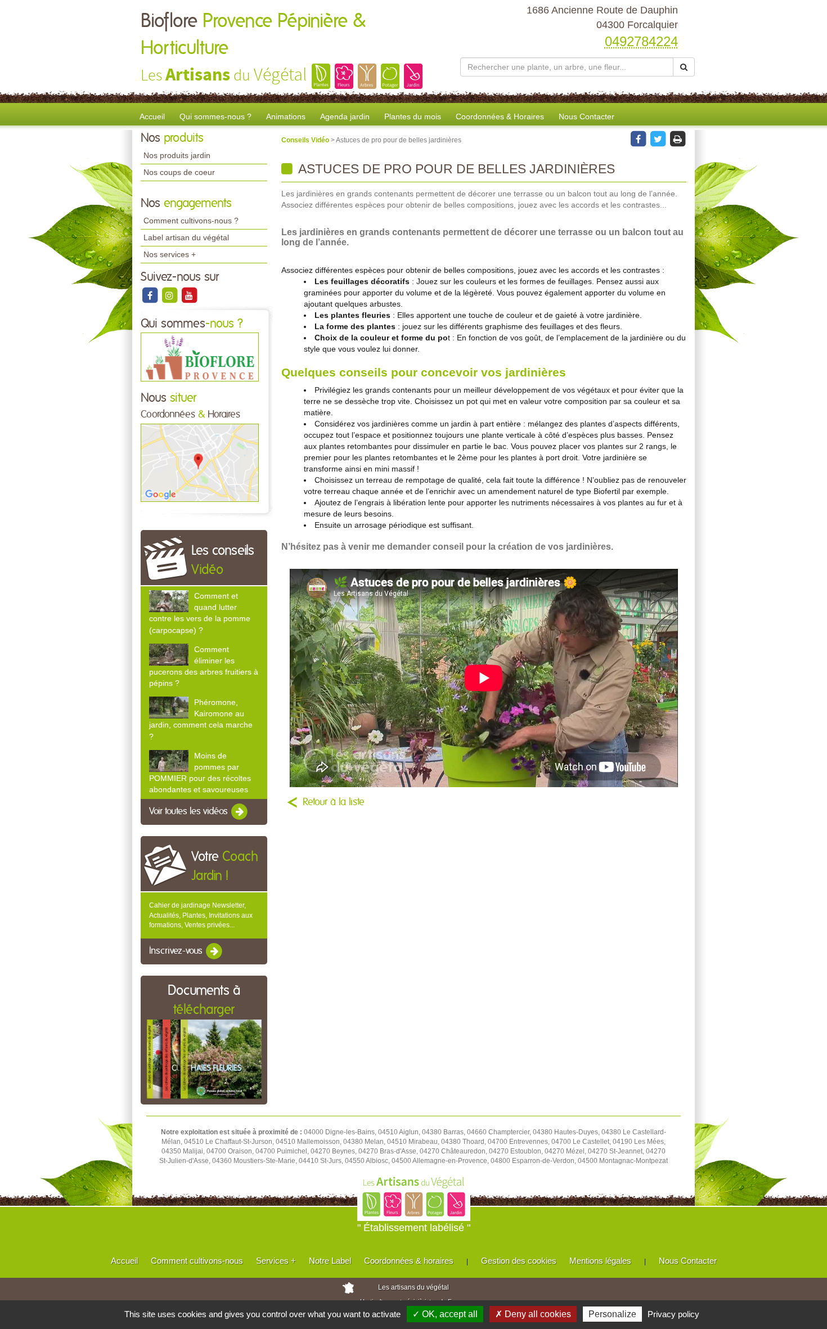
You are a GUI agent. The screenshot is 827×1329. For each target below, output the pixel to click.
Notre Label (330, 1260)
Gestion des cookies (518, 1260)
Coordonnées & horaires (408, 1260)
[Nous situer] (200, 462)
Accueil (152, 116)
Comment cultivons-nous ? (191, 220)
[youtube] (189, 295)
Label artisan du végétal (186, 237)
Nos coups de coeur (179, 172)
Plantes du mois (412, 116)
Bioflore (253, 35)
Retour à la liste (334, 802)
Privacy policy (673, 1314)
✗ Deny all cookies (533, 1314)
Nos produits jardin (176, 155)
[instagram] (170, 295)
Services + (276, 1260)
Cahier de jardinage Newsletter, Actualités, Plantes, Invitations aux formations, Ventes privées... (201, 914)
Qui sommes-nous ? (215, 116)
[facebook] (150, 295)
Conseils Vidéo (306, 140)
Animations (285, 116)
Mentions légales (600, 1260)
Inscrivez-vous (177, 950)
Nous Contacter (586, 116)
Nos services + (169, 254)
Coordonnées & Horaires (500, 116)
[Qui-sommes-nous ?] (200, 357)
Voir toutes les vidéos (189, 811)
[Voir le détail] (168, 601)
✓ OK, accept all (445, 1314)
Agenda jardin (345, 116)
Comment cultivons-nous (197, 1260)
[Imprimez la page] (677, 138)
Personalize (612, 1314)
